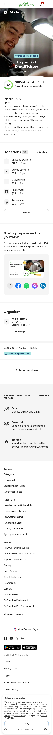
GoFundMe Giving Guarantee (32, 446)
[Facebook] (18, 286)
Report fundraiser (29, 370)
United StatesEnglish (28, 629)
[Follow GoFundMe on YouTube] (11, 638)
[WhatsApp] (26, 286)
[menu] (48, 4)
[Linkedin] (43, 286)
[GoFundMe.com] (26, 4)
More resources (12, 614)
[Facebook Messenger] (35, 286)
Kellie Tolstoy (19, 318)
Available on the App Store (29, 647)
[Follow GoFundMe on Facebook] (5, 638)
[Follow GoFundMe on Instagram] (23, 638)
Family (33, 348)
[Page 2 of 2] (28, 71)
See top (43, 152)
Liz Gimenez (18, 179)
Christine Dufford (21, 159)
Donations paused (28, 56)
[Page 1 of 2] (25, 71)
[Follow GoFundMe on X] (17, 638)
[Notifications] (41, 4)
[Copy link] (10, 286)
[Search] (5, 4)
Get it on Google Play (12, 647)
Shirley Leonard (20, 169)
